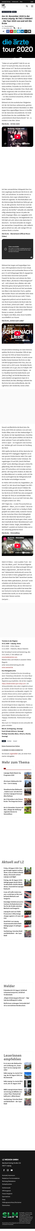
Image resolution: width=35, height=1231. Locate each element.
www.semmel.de (7, 667)
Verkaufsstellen (7, 1184)
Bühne (14, 12)
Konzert (15, 741)
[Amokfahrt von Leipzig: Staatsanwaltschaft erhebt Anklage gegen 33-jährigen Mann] (27, 924)
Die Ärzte (9, 741)
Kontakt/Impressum (8, 1175)
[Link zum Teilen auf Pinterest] (11, 31)
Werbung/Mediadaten (9, 1181)
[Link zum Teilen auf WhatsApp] (15, 31)
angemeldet (14, 754)
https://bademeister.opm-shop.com (14, 684)
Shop (21, 1)
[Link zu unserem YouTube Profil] (11, 1170)
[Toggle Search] (27, 6)
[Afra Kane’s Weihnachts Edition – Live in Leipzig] (27, 783)
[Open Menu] (32, 6)
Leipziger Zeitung (6, 1)
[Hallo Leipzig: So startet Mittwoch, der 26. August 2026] (27, 1083)
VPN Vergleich (6, 1191)
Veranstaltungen (7, 12)
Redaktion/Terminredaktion (11, 1178)
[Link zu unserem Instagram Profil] (8, 1170)
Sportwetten (6, 1196)
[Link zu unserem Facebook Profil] (4, 1170)
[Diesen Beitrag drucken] (29, 31)
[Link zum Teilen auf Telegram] (18, 31)
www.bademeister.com (9, 657)
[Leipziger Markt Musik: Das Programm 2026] (27, 775)
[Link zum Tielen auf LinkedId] (22, 31)
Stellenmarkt (15, 1)
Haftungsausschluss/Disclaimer (11, 1202)
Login (32, 1)
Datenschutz (6, 1205)
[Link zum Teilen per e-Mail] (25, 31)
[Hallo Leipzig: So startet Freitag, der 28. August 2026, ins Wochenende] (27, 1075)
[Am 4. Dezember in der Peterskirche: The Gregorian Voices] (27, 801)
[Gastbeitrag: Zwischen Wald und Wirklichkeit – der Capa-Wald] (27, 933)
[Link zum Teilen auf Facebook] (8, 31)
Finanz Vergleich (7, 1193)
